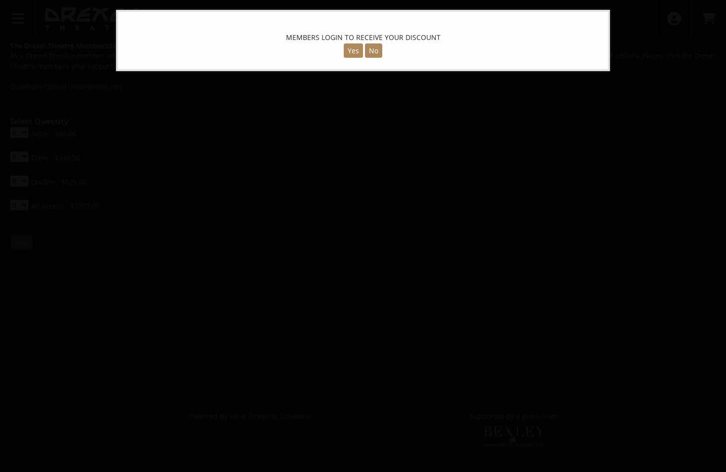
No (373, 50)
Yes (353, 50)
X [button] (600, 19)
